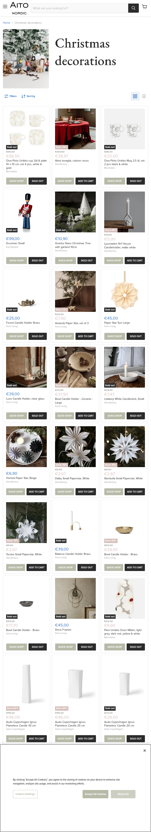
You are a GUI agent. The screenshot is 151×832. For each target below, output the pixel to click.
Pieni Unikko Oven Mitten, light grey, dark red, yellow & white (123, 632)
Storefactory (61, 164)
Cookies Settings (25, 794)
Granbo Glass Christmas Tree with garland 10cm (73, 245)
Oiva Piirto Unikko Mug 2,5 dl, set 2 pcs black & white (124, 162)
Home (6, 22)
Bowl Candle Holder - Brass (121, 554)
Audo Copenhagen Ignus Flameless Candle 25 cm (70, 723)
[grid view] (135, 96)
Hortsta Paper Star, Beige (21, 478)
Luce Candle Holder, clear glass (25, 399)
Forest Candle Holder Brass (23, 323)
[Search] (133, 8)
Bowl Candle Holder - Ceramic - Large (74, 400)
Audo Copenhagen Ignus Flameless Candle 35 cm (21, 723)
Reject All (123, 794)
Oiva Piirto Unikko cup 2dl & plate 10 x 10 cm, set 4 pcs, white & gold (26, 164)
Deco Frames (63, 630)
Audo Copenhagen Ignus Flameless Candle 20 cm (119, 723)
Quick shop (16, 181)
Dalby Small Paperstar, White (72, 478)
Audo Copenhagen (15, 729)
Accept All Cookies (95, 794)
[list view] (143, 96)
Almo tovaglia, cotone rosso (72, 161)
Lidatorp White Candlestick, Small (124, 399)
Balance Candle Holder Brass (73, 554)
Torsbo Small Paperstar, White (24, 554)
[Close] (144, 750)
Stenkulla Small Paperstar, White (123, 478)
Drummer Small (15, 243)
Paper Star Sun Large (117, 323)
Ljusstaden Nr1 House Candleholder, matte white (120, 245)
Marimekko (11, 171)
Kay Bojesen (12, 247)
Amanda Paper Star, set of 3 (72, 323)
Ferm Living (12, 326)
